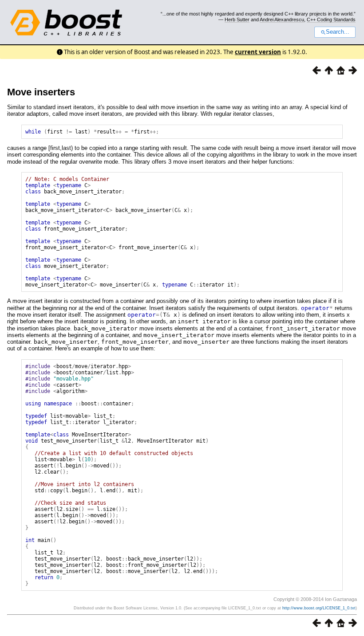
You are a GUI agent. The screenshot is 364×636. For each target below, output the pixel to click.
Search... (337, 32)
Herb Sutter (237, 19)
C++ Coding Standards (331, 19)
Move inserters (41, 92)
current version (258, 52)
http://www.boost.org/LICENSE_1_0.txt (319, 608)
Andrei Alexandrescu (282, 19)
